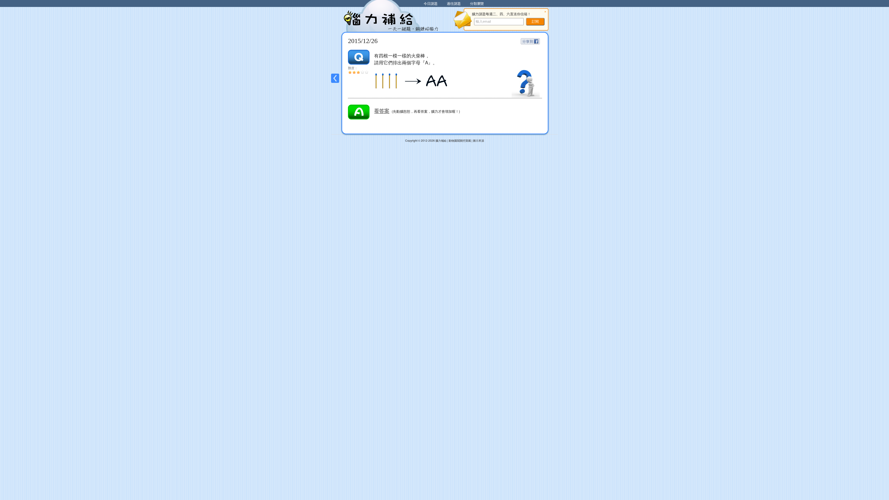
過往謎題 (454, 3)
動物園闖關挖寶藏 (460, 140)
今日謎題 (431, 3)
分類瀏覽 (477, 3)
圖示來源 (478, 140)
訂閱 (535, 21)
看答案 (381, 110)
